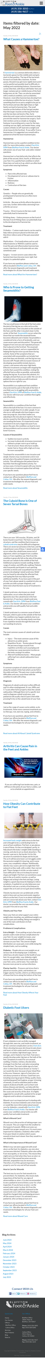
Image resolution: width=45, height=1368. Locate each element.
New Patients (9, 1332)
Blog (6, 1335)
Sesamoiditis (23, 333)
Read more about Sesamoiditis (15, 488)
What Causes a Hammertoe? (21, 39)
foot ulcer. (38, 1046)
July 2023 (7, 1277)
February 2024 (9, 1253)
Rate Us (7, 1337)
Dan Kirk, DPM (16, 392)
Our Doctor (9, 1320)
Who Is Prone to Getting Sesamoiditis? (18, 289)
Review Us (33, 1293)
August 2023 (8, 1274)
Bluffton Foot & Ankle (20, 147)
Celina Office (9, 1327)
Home (7, 1318)
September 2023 (10, 1270)
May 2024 (7, 1243)
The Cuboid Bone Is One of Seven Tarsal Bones (20, 502)
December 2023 (9, 1260)
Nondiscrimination (25, 1355)
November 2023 (9, 1263)
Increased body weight (12, 840)
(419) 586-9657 (19, 11)
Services (7, 1330)
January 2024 (8, 1257)
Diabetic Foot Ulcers (16, 1007)
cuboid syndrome (10, 544)
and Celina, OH (30, 266)
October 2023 (9, 1267)
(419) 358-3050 (19, 8)
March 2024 (8, 1250)
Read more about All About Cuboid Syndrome (21, 733)
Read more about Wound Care (15, 1216)
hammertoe (9, 72)
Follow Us (23, 1293)
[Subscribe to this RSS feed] (40, 34)
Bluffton (20, 266)
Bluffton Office (10, 1325)
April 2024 (7, 1246)
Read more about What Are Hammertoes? (20, 274)
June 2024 (7, 1240)
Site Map (16, 1355)
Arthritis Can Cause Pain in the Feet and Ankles (20, 747)
